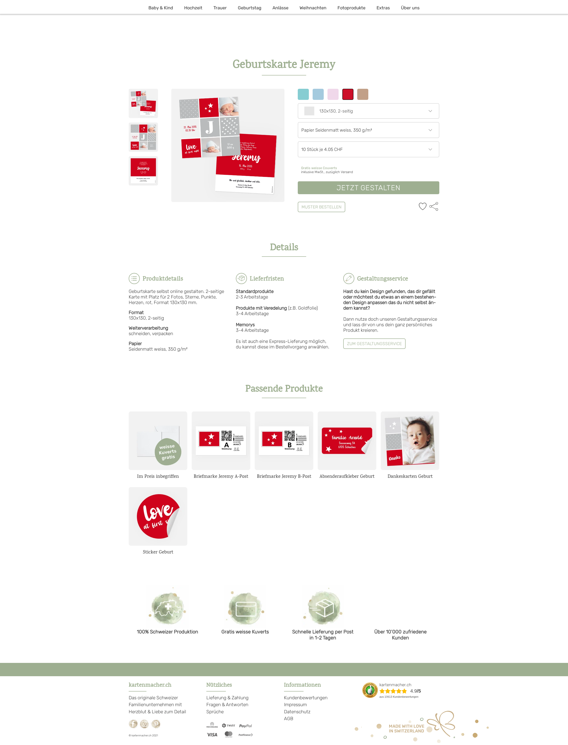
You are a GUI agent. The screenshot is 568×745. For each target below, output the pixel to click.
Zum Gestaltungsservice (374, 343)
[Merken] (422, 207)
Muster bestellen (321, 206)
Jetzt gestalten (368, 188)
